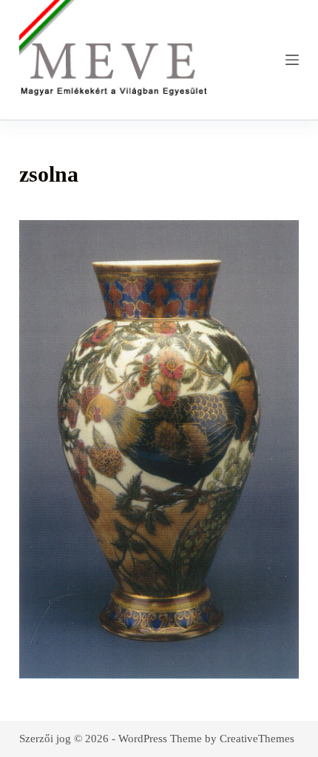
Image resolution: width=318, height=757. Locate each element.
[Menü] (292, 59)
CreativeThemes (257, 738)
